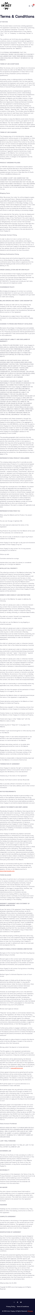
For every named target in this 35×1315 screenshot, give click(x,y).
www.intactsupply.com (7, 871)
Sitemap (30, 1311)
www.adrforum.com (17, 1068)
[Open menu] (29, 6)
